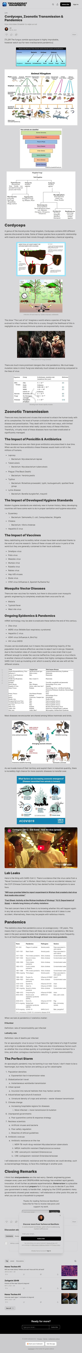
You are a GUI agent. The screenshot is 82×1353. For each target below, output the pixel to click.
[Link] (1, 225)
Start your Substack (36, 1344)
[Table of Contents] (2, 676)
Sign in (75, 4)
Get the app (51, 1344)
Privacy (39, 1339)
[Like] (7, 35)
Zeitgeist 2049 (12, 1280)
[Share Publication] (57, 4)
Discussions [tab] (20, 1261)
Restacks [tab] (18, 1236)
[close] (60, 1215)
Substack (31, 1349)
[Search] (53, 4)
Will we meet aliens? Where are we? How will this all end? (24, 1269)
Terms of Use (50, 1243)
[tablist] (13, 1236)
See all (8, 1308)
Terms (45, 1339)
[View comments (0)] (11, 35)
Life (6, 13)
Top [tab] (7, 1261)
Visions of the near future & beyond (17, 1283)
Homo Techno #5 (13, 1267)
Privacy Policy (56, 1245)
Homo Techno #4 (13, 1294)
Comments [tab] (9, 1236)
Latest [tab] (12, 1261)
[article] (41, 1271)
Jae (10, 28)
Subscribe (65, 4)
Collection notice (54, 1339)
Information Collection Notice (40, 1245)
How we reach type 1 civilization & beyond (19, 1297)
